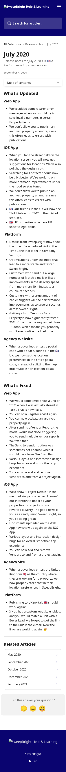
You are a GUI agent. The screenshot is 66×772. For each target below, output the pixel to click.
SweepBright (33, 754)
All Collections (12, 44)
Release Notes (34, 44)
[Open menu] (59, 6)
